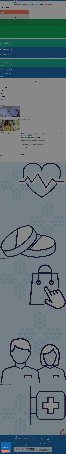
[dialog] (33, 227)
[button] (5, 452)
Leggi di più (2, 449)
